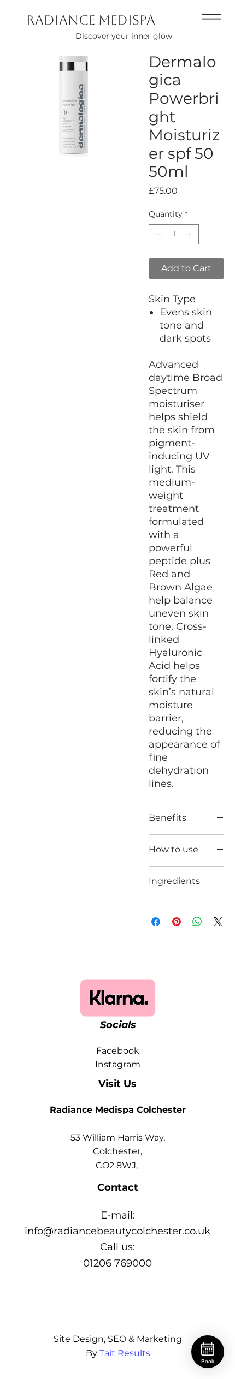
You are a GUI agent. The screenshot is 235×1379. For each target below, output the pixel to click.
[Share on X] (218, 921)
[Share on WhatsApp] (197, 921)
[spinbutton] (174, 234)
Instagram (117, 1064)
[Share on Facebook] (155, 921)
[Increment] (190, 234)
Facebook (117, 1051)
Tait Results (124, 1353)
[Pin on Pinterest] (176, 921)
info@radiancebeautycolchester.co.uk (117, 1231)
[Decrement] (157, 234)
